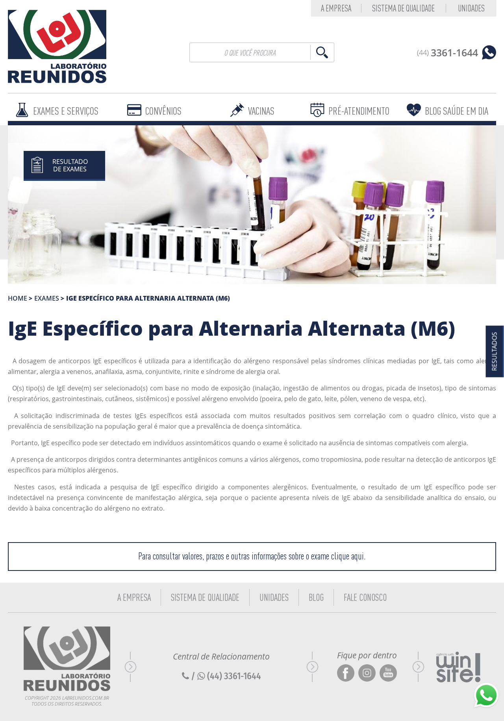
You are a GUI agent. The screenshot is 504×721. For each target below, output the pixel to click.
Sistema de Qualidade (403, 8)
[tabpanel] (252, 204)
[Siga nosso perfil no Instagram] (367, 673)
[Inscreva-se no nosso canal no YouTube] (388, 673)
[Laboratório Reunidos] (57, 46)
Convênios (163, 111)
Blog (316, 597)
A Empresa (134, 597)
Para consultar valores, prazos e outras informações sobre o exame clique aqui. (252, 556)
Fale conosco (365, 597)
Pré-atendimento (358, 111)
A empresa (336, 8)
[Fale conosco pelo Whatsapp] (486, 695)
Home (17, 298)
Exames (46, 298)
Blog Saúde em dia (456, 111)
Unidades (471, 8)
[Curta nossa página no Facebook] (345, 673)
